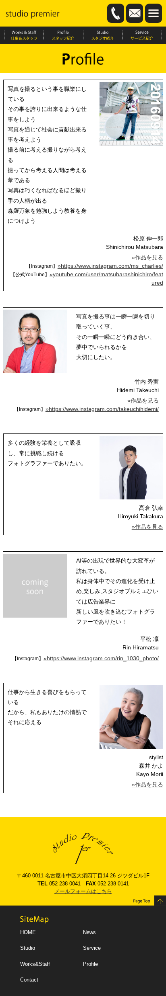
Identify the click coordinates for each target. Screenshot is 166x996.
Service (92, 948)
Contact (29, 980)
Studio (27, 948)
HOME (28, 932)
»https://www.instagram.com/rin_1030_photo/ (101, 658)
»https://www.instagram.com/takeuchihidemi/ (102, 409)
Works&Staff (35, 964)
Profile (90, 964)
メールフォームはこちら (83, 891)
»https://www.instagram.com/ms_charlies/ (110, 266)
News (89, 932)
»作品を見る (147, 257)
